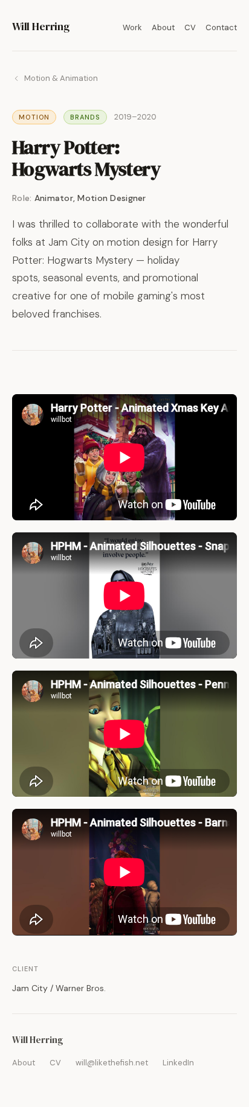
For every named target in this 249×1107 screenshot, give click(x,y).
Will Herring (41, 26)
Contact (221, 27)
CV (190, 27)
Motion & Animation (61, 78)
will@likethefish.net (112, 1063)
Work (132, 27)
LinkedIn (178, 1063)
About (163, 27)
